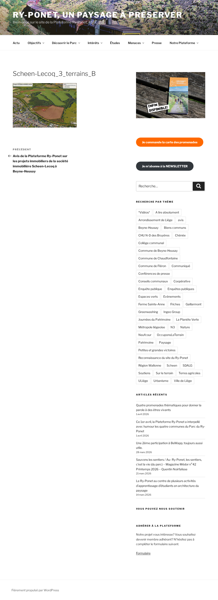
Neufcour (144, 335)
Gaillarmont (193, 304)
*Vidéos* (144, 212)
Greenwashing (148, 312)
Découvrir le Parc (64, 43)
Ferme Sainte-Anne (151, 304)
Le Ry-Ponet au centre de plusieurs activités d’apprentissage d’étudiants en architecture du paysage (167, 485)
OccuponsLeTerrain (170, 335)
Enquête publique (150, 289)
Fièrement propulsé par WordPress (35, 590)
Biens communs (175, 227)
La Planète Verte (187, 319)
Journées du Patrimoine (154, 319)
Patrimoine (145, 342)
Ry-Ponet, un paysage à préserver (97, 15)
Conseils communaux (153, 281)
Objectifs (34, 43)
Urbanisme (160, 380)
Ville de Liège (183, 380)
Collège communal (151, 243)
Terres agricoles (189, 373)
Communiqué (181, 266)
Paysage (165, 342)
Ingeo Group (172, 312)
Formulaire (143, 553)
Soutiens (144, 373)
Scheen (172, 365)
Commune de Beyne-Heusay (158, 250)
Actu (16, 43)
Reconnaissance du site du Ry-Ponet (163, 358)
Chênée (180, 235)
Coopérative (182, 281)
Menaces (134, 43)
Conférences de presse (154, 273)
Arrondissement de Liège (155, 220)
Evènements (172, 296)
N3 (173, 327)
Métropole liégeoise (151, 327)
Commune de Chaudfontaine (158, 258)
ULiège (143, 380)
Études (115, 43)
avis (181, 220)
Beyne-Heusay (148, 227)
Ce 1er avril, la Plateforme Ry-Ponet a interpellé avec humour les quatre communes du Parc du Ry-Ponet (170, 426)
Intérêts (93, 43)
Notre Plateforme (182, 43)
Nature (185, 327)
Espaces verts (148, 296)
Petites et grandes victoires (156, 350)
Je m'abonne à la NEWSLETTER (165, 166)
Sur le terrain (164, 373)
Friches (175, 304)
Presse (157, 43)
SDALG (187, 365)
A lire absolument (167, 212)
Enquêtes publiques (181, 289)
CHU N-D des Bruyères (153, 235)
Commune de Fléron (152, 266)
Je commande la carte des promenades (169, 142)
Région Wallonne (149, 365)
